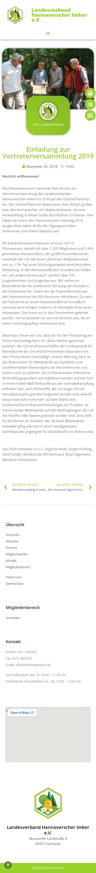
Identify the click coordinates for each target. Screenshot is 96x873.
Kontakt (11, 560)
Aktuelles (12, 541)
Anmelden (13, 618)
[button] (48, 33)
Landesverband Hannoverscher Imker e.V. (59, 14)
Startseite (12, 535)
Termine (11, 548)
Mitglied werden (17, 554)
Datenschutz (14, 583)
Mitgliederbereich (18, 567)
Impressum (14, 577)
